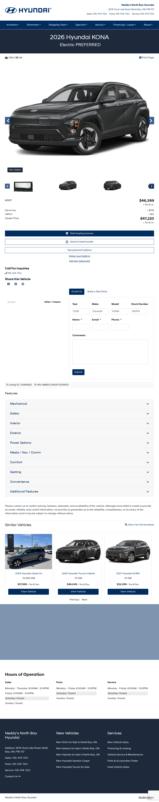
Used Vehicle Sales (118, 767)
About (147, 25)
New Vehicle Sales (118, 742)
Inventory (12, 25)
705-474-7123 (100, 14)
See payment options (80, 250)
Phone (116, 320)
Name (77, 320)
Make (95, 304)
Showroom (33, 25)
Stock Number (139, 304)
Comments (78, 335)
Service (99, 25)
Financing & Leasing (119, 748)
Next (149, 120)
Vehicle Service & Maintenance (125, 755)
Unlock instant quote (81, 242)
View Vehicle (28, 592)
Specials (80, 25)
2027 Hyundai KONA (128, 573)
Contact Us (11, 776)
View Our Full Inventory (140, 524)
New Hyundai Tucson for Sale (72, 767)
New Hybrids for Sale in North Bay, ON (78, 755)
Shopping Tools (57, 25)
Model (115, 304)
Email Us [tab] (77, 291)
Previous (7, 120)
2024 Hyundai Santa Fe (28, 573)
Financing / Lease (123, 25)
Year (74, 304)
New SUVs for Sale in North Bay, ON (76, 742)
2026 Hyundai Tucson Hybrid (78, 573)
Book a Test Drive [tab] (97, 291)
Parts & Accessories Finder (122, 761)
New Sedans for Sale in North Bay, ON (77, 748)
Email (96, 320)
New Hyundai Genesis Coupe (73, 761)
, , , (131, 9)
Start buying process (81, 233)
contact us (19, 506)
